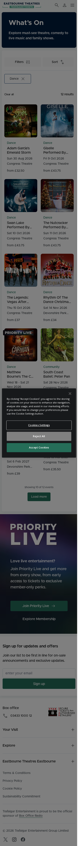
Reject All (39, 436)
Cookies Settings (39, 425)
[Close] (70, 393)
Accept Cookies (39, 447)
